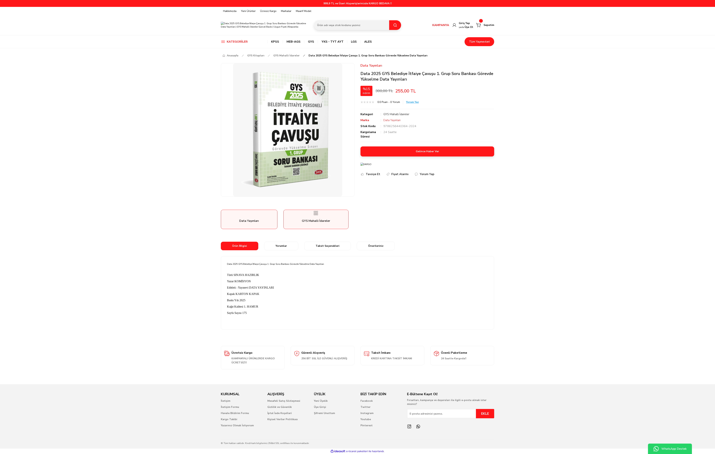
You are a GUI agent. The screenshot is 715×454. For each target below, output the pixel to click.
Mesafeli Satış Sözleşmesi (283, 401)
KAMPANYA (440, 25)
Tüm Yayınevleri (479, 42)
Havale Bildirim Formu (235, 413)
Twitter (365, 407)
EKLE (485, 413)
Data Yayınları (371, 65)
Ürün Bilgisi (239, 246)
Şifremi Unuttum (324, 413)
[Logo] (264, 25)
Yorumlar (281, 246)
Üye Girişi (320, 407)
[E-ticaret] (357, 451)
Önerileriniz (375, 246)
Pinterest (366, 425)
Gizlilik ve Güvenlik (279, 407)
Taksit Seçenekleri (327, 246)
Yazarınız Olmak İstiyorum (237, 425)
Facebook (366, 401)
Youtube (365, 419)
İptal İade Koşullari (279, 413)
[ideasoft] (338, 451)
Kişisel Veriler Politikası (282, 419)
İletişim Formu (230, 407)
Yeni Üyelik (321, 401)
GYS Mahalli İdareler (396, 114)
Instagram (367, 413)
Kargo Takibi (229, 419)
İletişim (225, 401)
